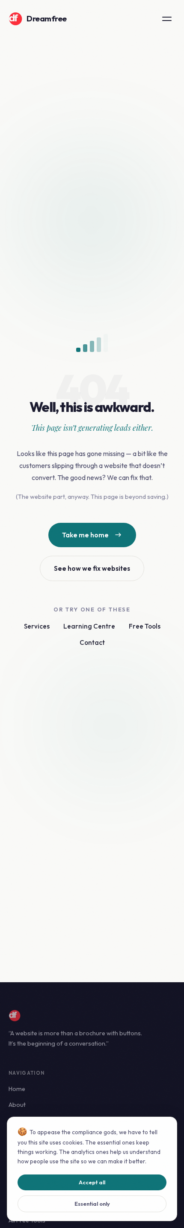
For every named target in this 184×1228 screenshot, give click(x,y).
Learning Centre (89, 626)
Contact (92, 642)
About (17, 1105)
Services (37, 626)
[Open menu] (166, 18)
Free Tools (144, 626)
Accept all (92, 1182)
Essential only (92, 1203)
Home (17, 1089)
